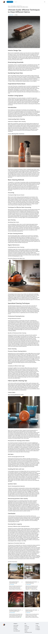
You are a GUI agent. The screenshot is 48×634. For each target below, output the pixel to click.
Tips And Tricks (19, 5)
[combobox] (29, 1)
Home (9, 5)
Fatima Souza (11, 14)
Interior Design (13, 5)
